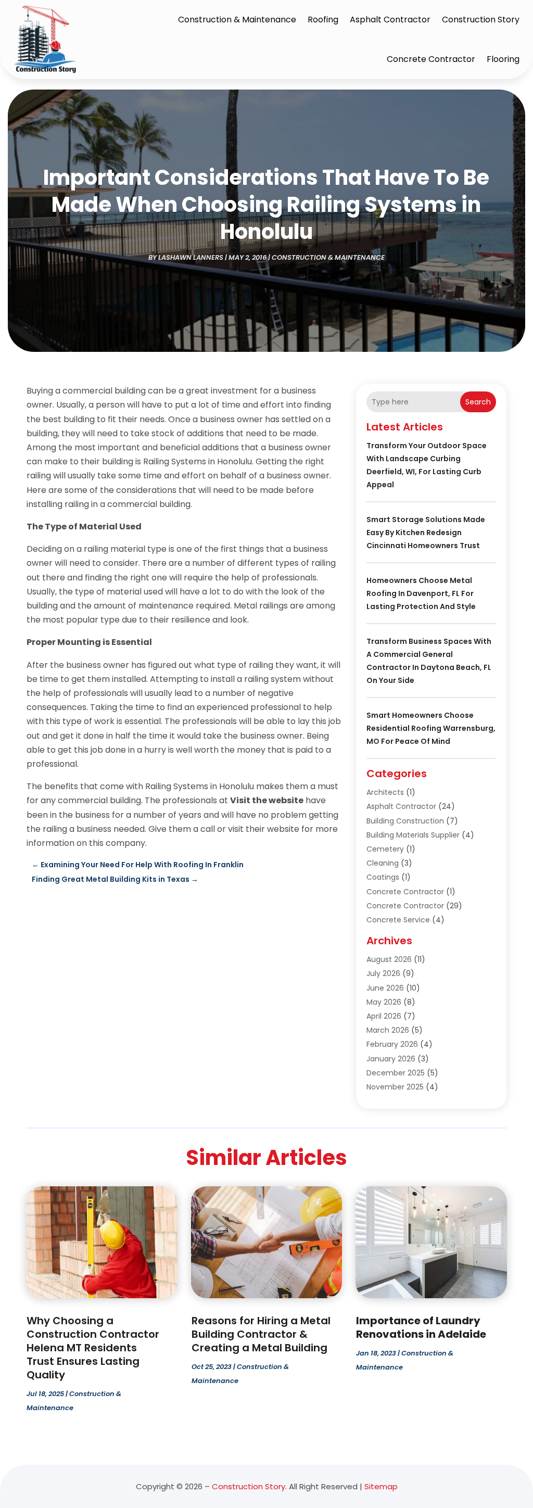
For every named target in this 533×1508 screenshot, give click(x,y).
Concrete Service (398, 920)
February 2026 (392, 1044)
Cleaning (382, 863)
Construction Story (480, 20)
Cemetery (385, 849)
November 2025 (395, 1087)
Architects (385, 792)
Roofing (323, 20)
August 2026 (389, 959)
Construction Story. (249, 1486)
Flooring (503, 59)
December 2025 (395, 1073)
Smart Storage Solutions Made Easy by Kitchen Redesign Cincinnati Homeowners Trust (425, 532)
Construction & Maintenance (237, 20)
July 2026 (383, 973)
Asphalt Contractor (390, 20)
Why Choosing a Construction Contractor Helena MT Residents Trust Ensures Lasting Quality (93, 1347)
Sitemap (381, 1486)
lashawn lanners (190, 257)
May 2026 (383, 1002)
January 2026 (390, 1059)
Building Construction (405, 821)
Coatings (382, 877)
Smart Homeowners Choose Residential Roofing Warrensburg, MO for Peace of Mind (431, 728)
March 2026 (387, 1030)
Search (478, 402)
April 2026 (383, 1016)
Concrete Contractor (431, 59)
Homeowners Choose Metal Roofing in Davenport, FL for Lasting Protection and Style (421, 593)
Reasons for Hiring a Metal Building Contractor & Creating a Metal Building (261, 1334)
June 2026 (385, 988)
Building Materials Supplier (413, 835)
